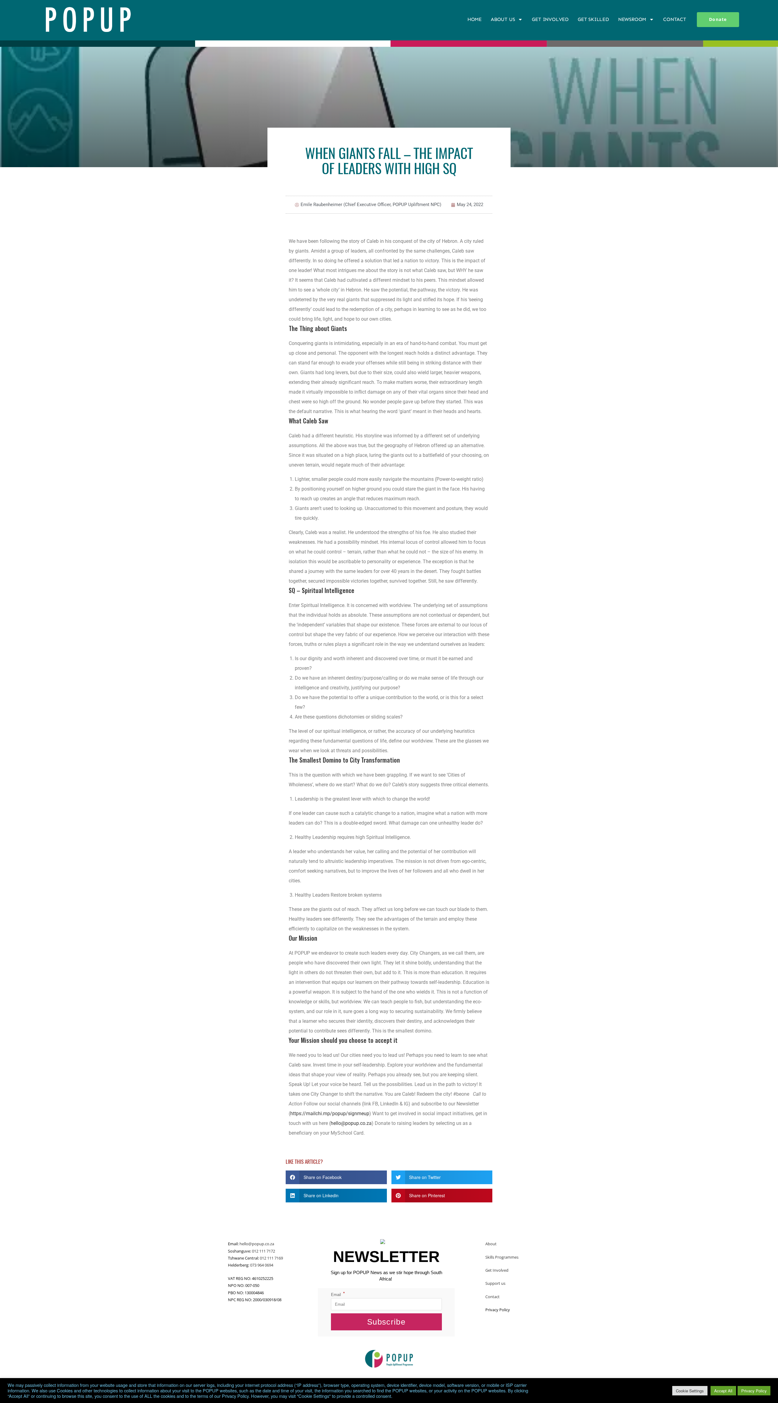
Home (474, 19)
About (491, 1243)
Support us (495, 1283)
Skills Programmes (501, 1257)
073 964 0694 (261, 1265)
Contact (674, 19)
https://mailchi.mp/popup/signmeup (329, 1113)
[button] (336, 1177)
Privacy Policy (754, 1391)
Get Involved (550, 19)
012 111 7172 (263, 1251)
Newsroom (632, 19)
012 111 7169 (271, 1258)
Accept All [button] (723, 1391)
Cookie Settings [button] (690, 1391)
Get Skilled (593, 19)
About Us (503, 19)
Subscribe (386, 1321)
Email (338, 1294)
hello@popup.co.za (351, 1123)
